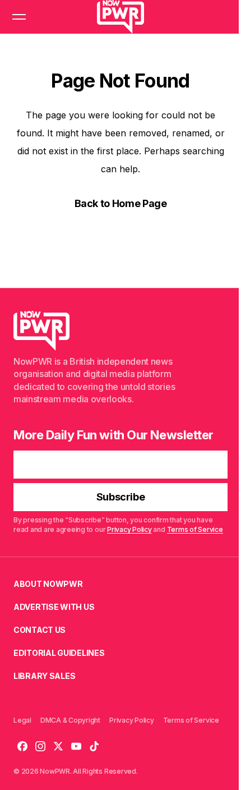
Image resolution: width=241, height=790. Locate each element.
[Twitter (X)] (58, 746)
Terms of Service (195, 529)
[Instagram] (40, 746)
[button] (19, 16)
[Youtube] (76, 746)
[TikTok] (94, 746)
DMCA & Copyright (70, 720)
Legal (22, 720)
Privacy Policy (129, 529)
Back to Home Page (121, 203)
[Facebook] (22, 746)
